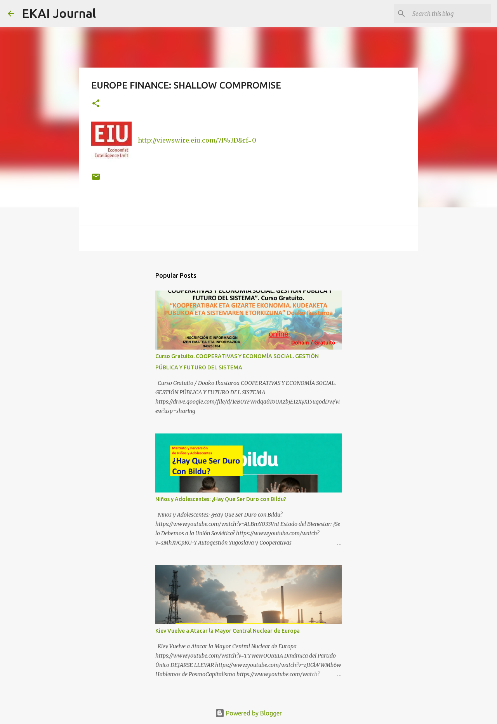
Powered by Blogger (253, 713)
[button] (96, 104)
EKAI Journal (59, 13)
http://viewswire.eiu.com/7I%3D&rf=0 (197, 140)
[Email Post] (96, 179)
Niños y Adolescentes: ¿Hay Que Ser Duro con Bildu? (220, 499)
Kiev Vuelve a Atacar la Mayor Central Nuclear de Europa (227, 631)
